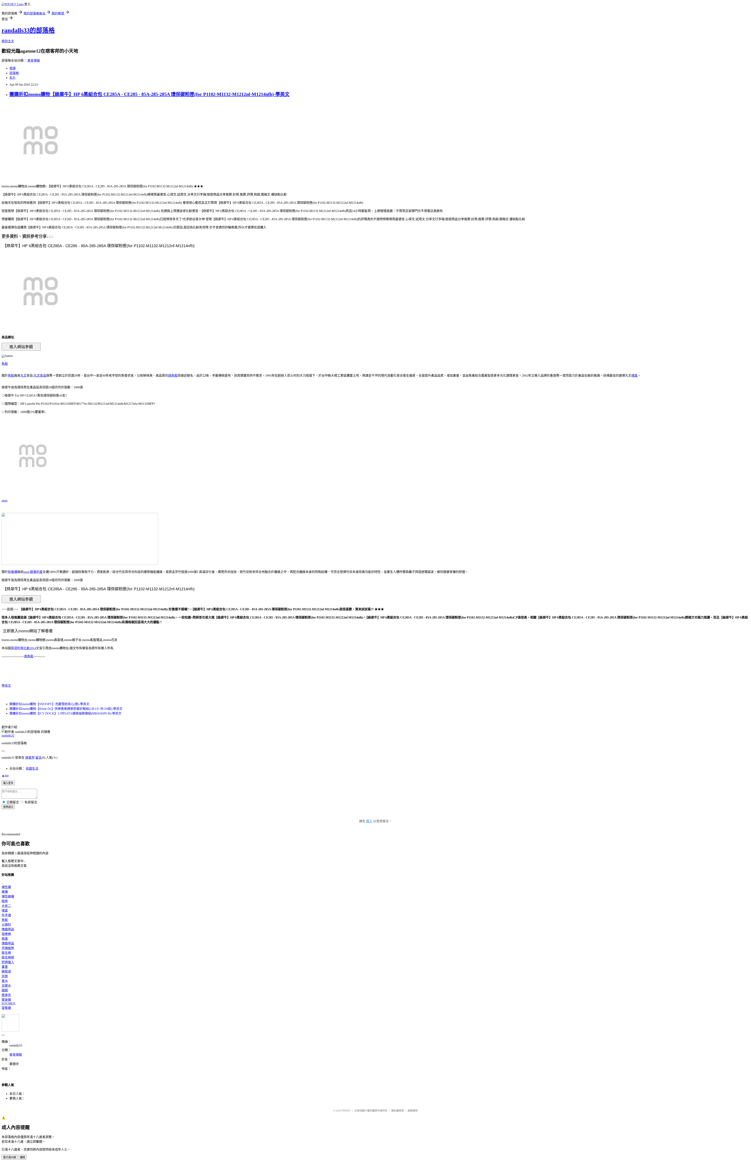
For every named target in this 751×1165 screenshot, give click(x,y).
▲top (5, 775)
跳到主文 (8, 41)
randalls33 (8, 735)
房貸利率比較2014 (23, 648)
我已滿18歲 (9, 1157)
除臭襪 (12, 572)
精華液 (6, 971)
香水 (5, 981)
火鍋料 (6, 924)
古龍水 (6, 985)
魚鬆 (5, 363)
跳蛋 (5, 938)
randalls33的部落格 (28, 30)
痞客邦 (30, 757)
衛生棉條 (8, 957)
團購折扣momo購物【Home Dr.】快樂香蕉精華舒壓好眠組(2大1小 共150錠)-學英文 (65, 708)
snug (4, 500)
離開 (22, 1157)
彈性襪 (6, 887)
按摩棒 (6, 934)
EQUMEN (8, 1003)
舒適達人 (8, 962)
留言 (38, 757)
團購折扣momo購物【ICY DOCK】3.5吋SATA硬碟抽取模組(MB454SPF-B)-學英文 (65, 713)
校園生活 (32, 768)
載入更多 (8, 783)
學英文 (6, 685)
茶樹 (5, 976)
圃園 (5, 990)
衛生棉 (6, 952)
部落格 (14, 73)
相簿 (12, 68)
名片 (12, 77)
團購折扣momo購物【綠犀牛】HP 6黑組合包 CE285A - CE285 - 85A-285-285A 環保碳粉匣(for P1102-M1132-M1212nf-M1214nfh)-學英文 (149, 94)
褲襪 (5, 891)
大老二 (6, 905)
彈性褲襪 (8, 896)
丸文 (23, 375)
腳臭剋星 (36, 572)
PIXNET (346, 1110)
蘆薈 (5, 966)
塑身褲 (6, 999)
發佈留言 (8, 806)
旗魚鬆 (173, 375)
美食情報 (33, 60)
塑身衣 (6, 995)
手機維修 (8, 948)
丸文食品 (40, 375)
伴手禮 (6, 915)
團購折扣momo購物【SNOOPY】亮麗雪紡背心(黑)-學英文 (49, 704)
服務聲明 (413, 1110)
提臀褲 (6, 1008)
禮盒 (634, 375)
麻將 (5, 901)
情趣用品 (8, 929)
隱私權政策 (397, 1110)
